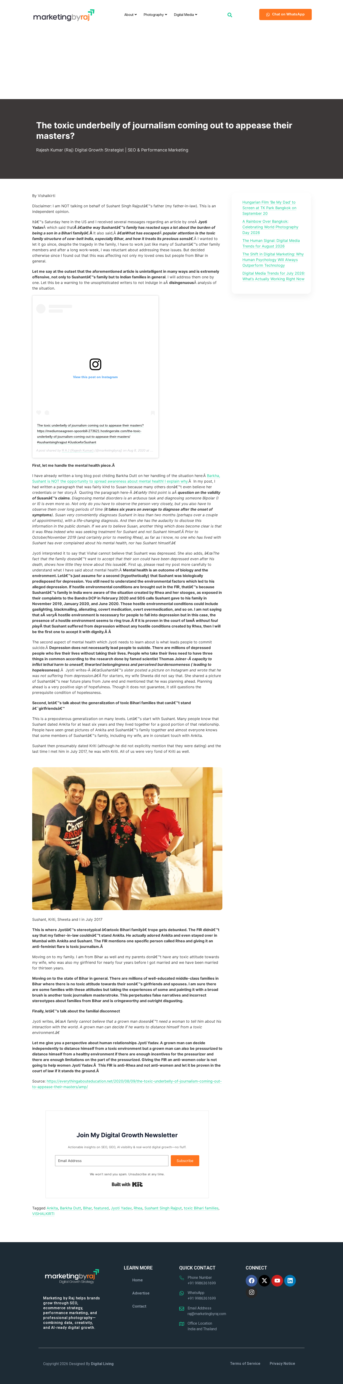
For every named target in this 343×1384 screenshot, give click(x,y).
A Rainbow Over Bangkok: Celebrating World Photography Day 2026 (270, 227)
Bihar (87, 1208)
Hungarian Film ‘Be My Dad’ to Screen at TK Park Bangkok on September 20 (269, 208)
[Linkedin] (290, 1281)
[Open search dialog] (229, 14)
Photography (154, 15)
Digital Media (184, 15)
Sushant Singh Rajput (163, 1208)
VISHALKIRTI (43, 1213)
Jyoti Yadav (121, 1208)
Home (137, 1280)
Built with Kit (127, 1184)
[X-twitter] (264, 1281)
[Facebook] (251, 1281)
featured (101, 1208)
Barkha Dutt (70, 1208)
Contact (139, 1306)
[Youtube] (277, 1281)
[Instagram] (251, 1292)
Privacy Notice (282, 1363)
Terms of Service (245, 1363)
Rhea (138, 1208)
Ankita (52, 1208)
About (128, 15)
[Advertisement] (172, 64)
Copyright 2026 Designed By (78, 1364)
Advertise (141, 1293)
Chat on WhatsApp (288, 14)
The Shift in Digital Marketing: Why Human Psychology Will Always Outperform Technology (273, 260)
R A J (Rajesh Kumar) (78, 450)
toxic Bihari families (201, 1208)
